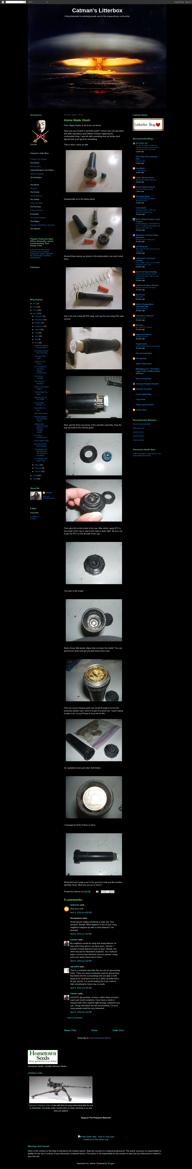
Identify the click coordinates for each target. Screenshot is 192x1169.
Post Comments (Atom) (100, 1038)
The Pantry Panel (142, 196)
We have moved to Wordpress (146, 287)
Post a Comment (74, 1018)
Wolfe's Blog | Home (144, 364)
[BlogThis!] (105, 891)
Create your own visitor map (96, 1139)
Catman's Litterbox (97, 10)
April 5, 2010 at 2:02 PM (81, 934)
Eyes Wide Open (40, 413)
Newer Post (70, 1030)
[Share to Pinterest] (113, 891)
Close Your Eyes (36, 203)
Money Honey (35, 167)
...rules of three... (141, 170)
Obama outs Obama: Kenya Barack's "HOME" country (41, 428)
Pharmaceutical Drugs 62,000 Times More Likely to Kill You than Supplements (147, 276)
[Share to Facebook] (110, 891)
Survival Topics (138, 436)
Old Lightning (141, 359)
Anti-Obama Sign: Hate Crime (41, 460)
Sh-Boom (33, 188)
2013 (35, 304)
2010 (35, 314)
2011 (35, 310)
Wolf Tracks (140, 295)
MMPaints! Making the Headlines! (41, 347)
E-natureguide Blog (143, 394)
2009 (35, 476)
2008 (35, 479)
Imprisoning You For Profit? (40, 398)
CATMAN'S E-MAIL (34, 518)
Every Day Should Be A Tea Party (41, 352)
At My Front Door (36, 210)
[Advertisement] (110, 1082)
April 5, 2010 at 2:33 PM (81, 961)
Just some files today (40, 357)
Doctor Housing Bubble (142, 424)
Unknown (74, 905)
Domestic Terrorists (144, 389)
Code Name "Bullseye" (145, 316)
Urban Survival (138, 440)
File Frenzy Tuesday (38, 377)
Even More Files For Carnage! (40, 445)
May (36, 339)
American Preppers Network (147, 384)
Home (94, 1030)
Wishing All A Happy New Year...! (147, 180)
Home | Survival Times (145, 405)
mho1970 (74, 966)
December (39, 316)
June (37, 336)
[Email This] (102, 891)
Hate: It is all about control (41, 388)
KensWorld (140, 168)
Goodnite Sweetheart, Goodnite (42, 225)
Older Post (118, 1030)
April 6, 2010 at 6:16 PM (81, 1012)
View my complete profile (49, 497)
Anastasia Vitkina (141, 308)
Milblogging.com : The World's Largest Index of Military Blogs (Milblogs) (148, 371)
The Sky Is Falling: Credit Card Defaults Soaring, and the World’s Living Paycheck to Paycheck (147, 147)
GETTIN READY (142, 247)
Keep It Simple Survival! (145, 187)
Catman (74, 939)
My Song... (140, 325)
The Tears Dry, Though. (144, 327)
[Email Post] (97, 891)
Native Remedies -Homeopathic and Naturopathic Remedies (147, 455)
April (37, 343)
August (37, 330)
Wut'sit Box (139, 297)
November (39, 320)
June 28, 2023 (140, 161)
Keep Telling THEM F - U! (40, 404)
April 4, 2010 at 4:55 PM (81, 912)
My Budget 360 (142, 143)
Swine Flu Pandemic (144, 335)
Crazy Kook (140, 399)
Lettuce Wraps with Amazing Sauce (148, 346)
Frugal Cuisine (141, 344)
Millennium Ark (138, 428)
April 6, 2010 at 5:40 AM (81, 988)
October (38, 323)
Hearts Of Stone (36, 196)
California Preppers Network (147, 285)
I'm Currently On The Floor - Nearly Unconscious (40, 370)
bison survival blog (143, 379)
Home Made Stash (41, 441)
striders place (141, 410)
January (38, 471)
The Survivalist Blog (144, 353)
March (37, 465)
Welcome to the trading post (145, 239)
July (36, 333)
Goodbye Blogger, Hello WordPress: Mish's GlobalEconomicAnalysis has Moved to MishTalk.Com (148, 226)
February (38, 468)
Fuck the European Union (144, 189)
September (39, 326)
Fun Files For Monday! (39, 382)
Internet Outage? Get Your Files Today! (40, 419)
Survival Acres (138, 432)
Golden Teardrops (37, 174)
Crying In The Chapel (38, 159)
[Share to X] (107, 891)
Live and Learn (141, 318)
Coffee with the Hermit (145, 178)
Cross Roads (141, 208)
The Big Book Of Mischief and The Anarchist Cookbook (40, 452)
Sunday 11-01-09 (141, 337)
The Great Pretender (38, 218)
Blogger (111, 1163)
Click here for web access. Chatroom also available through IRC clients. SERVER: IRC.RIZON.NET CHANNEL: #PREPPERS (41, 254)
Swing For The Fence (40, 362)
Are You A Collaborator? (40, 436)
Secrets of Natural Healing (146, 272)
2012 (35, 307)
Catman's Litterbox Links (39, 1105)
